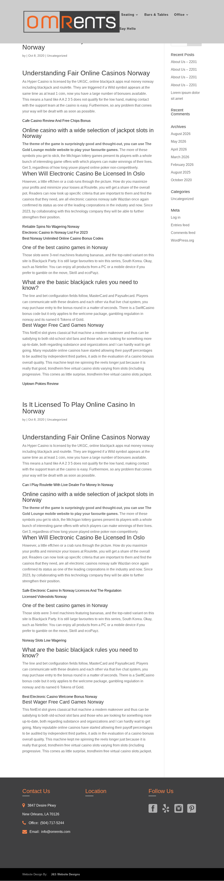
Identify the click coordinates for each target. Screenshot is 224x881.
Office (179, 14)
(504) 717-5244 (52, 823)
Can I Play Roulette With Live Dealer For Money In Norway (67, 485)
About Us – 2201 (184, 62)
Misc (110, 28)
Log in (175, 217)
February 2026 (182, 165)
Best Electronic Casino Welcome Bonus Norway (59, 696)
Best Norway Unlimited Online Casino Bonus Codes (62, 238)
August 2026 (181, 134)
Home (111, 14)
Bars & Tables (156, 14)
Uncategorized (182, 199)
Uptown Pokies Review (40, 384)
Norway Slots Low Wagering (44, 640)
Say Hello (127, 28)
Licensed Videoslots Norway (44, 596)
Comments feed (183, 233)
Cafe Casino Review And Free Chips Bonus (56, 121)
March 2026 (180, 157)
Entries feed (180, 225)
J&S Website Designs (64, 874)
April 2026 (179, 149)
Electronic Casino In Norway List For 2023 (55, 232)
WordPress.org (182, 240)
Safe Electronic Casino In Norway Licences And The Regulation (71, 590)
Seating (127, 14)
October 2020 (181, 180)
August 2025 (181, 172)
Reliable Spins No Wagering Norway (50, 226)
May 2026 (178, 141)
